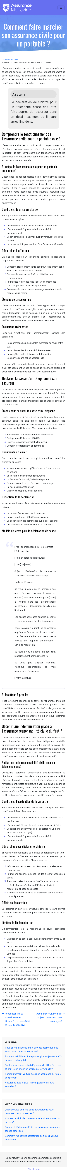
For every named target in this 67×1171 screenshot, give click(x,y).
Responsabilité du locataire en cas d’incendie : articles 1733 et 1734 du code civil (17, 1019)
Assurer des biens (11, 60)
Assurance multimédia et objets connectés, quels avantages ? (49, 1017)
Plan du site (34, 1169)
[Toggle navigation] (61, 7)
